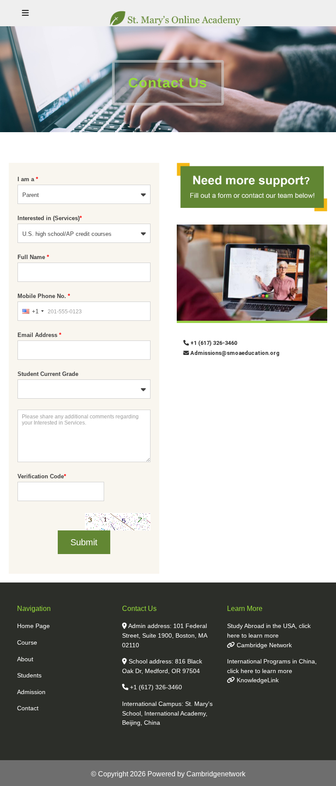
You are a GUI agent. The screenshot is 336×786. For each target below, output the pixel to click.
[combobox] (33, 311)
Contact (27, 708)
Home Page (33, 625)
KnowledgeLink (257, 680)
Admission (31, 691)
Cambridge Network (263, 645)
